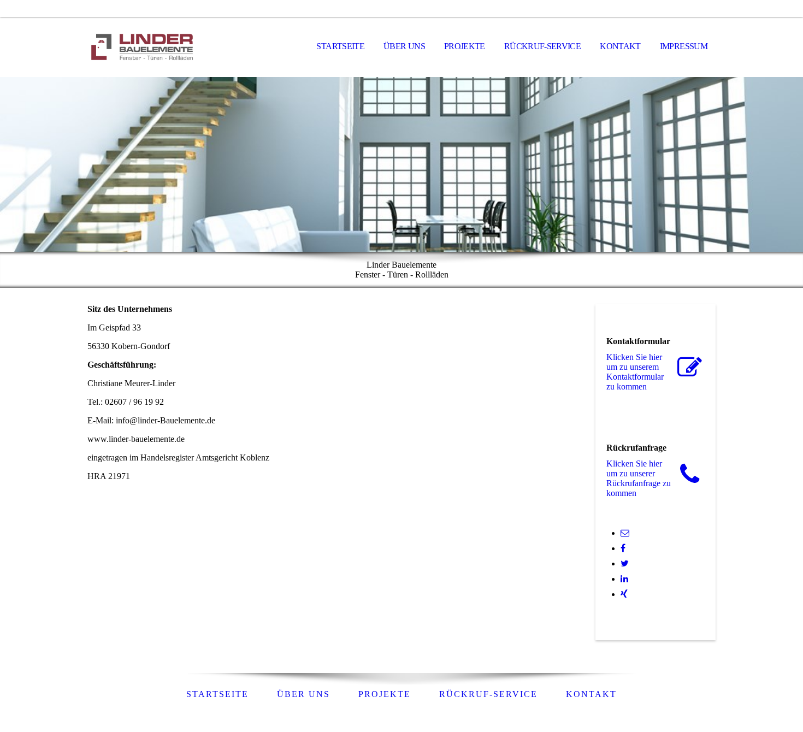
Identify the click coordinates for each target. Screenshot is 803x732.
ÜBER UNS (404, 46)
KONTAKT (620, 46)
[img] (142, 47)
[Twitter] (625, 563)
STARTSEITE (340, 46)
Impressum (683, 46)
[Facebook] (623, 548)
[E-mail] (625, 533)
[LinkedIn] (624, 578)
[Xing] (624, 594)
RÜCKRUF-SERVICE (542, 46)
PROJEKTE (464, 46)
